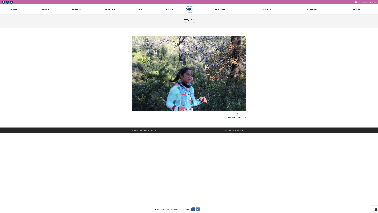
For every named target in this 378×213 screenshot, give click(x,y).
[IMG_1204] (189, 73)
